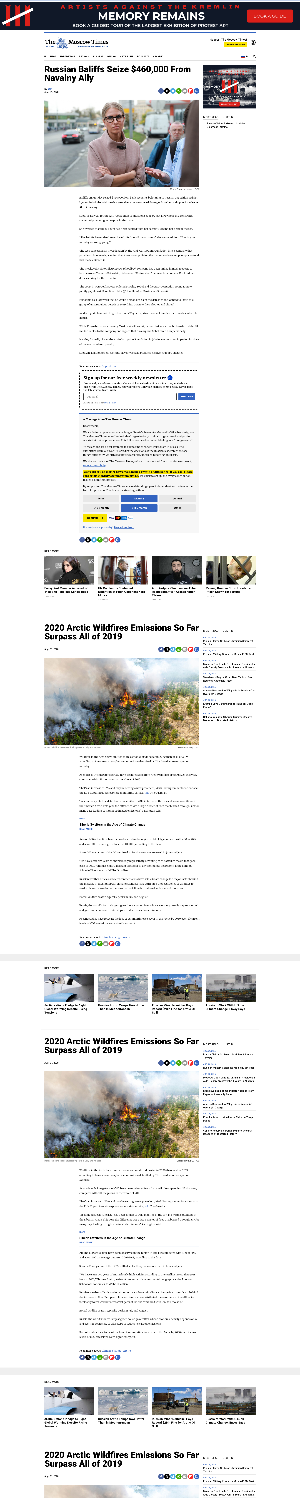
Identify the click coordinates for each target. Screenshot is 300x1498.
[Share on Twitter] (167, 91)
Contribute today (235, 45)
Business (97, 56)
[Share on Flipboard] (190, 91)
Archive (158, 56)
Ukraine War (67, 56)
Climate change (111, 937)
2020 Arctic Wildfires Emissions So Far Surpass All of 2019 (121, 632)
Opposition (109, 366)
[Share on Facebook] (161, 91)
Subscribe (187, 396)
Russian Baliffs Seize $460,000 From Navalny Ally (117, 73)
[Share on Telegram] (173, 91)
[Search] (254, 57)
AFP (50, 89)
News (53, 56)
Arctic (127, 937)
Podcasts (143, 56)
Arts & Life (126, 56)
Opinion (111, 56)
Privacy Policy (110, 403)
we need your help (94, 465)
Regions (84, 56)
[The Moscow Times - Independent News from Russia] (76, 42)
